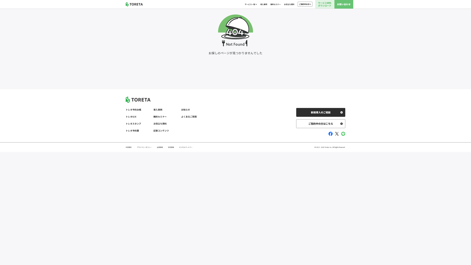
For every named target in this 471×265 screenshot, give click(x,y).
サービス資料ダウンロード (324, 4)
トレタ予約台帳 (133, 109)
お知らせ (185, 109)
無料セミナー (275, 4)
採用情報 (171, 147)
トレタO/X (131, 116)
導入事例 (263, 4)
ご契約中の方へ (305, 4)
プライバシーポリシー (144, 147)
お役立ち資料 (289, 4)
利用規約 (129, 147)
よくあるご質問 (189, 116)
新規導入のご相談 (321, 112)
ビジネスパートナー (185, 147)
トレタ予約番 (132, 130)
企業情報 (160, 147)
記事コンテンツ (161, 130)
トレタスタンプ (133, 123)
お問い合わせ (344, 4)
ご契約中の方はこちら (320, 123)
